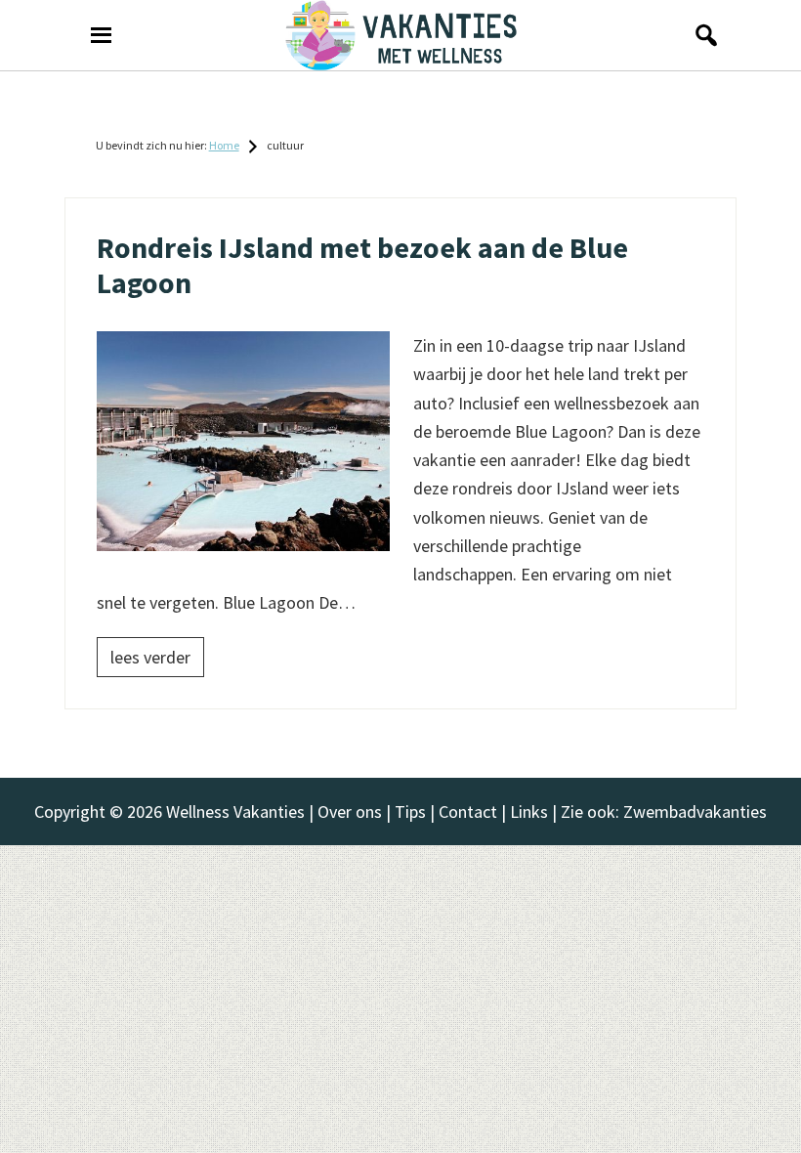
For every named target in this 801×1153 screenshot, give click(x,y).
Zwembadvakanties (695, 811)
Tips (410, 811)
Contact (468, 811)
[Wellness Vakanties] (400, 35)
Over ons (349, 811)
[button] (701, 35)
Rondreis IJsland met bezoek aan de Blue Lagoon (362, 265)
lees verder (150, 657)
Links (529, 811)
